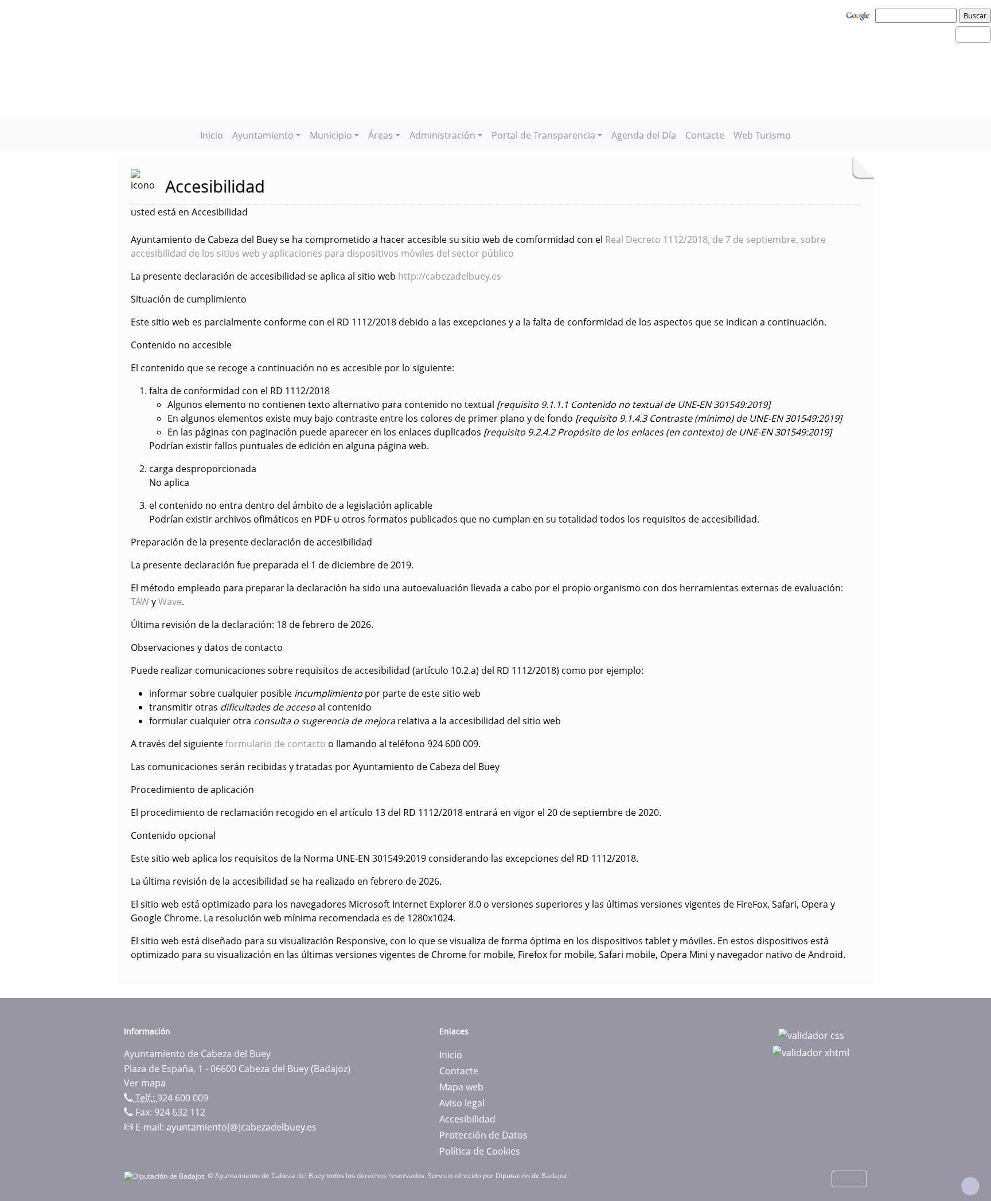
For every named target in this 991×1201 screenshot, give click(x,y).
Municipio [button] (331, 135)
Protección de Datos (483, 1135)
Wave (170, 601)
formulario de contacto (275, 743)
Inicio (211, 135)
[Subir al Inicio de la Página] (970, 1186)
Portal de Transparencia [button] (543, 135)
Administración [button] (442, 135)
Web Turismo (762, 135)
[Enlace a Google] (859, 15)
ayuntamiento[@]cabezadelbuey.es (241, 1127)
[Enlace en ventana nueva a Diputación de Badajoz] (166, 1175)
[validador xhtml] (810, 1051)
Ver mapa (145, 1083)
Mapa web (461, 1087)
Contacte (704, 135)
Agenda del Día (643, 135)
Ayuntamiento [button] (263, 135)
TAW (141, 601)
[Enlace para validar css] (811, 1035)
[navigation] (917, 15)
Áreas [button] (380, 135)
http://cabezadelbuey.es (449, 276)
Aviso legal (462, 1103)
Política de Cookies (479, 1151)
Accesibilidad (467, 1119)
